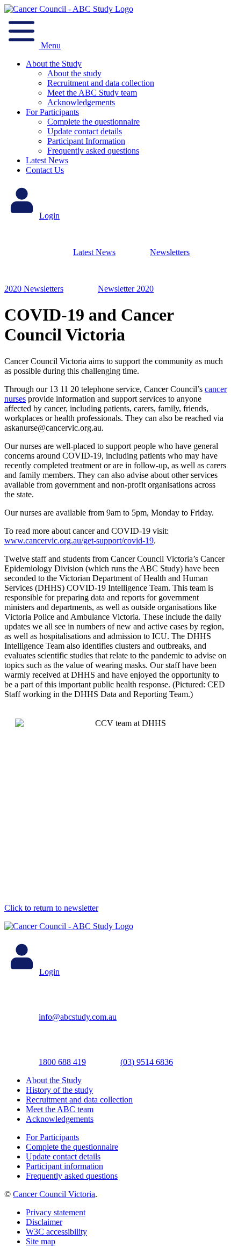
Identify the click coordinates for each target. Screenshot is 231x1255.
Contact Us (45, 170)
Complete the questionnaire (93, 121)
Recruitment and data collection (100, 83)
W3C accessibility (56, 1231)
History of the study (59, 1089)
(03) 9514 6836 (146, 1062)
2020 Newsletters (33, 288)
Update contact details (84, 131)
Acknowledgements (81, 102)
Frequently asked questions (93, 150)
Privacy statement (55, 1212)
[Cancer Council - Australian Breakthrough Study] (68, 8)
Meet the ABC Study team (92, 92)
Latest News (47, 160)
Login (49, 215)
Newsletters (170, 252)
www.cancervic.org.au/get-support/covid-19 (79, 540)
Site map (40, 1241)
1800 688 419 (62, 1062)
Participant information (64, 1166)
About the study (74, 73)
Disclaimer (44, 1222)
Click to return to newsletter (51, 907)
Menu (50, 45)
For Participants (52, 112)
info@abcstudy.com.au (78, 1016)
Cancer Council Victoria (54, 1194)
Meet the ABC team (59, 1109)
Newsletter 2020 (126, 288)
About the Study (54, 63)
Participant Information (86, 141)
